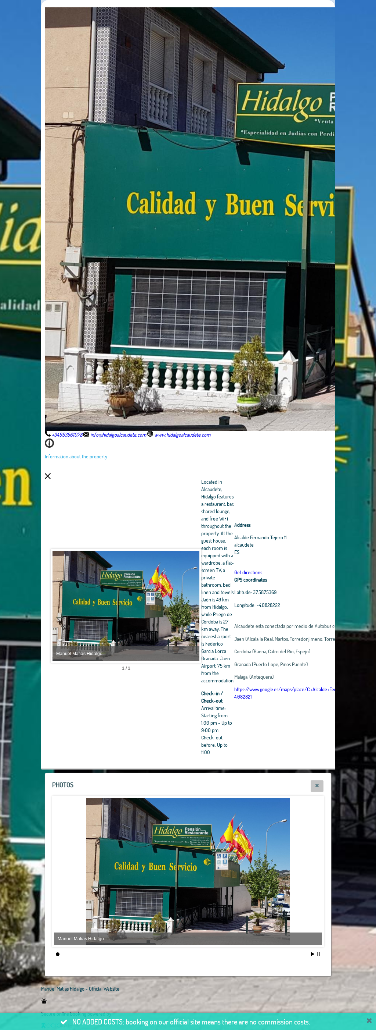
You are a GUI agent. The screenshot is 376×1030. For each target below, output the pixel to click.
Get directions (248, 572)
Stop (318, 954)
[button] (317, 786)
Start (313, 954)
